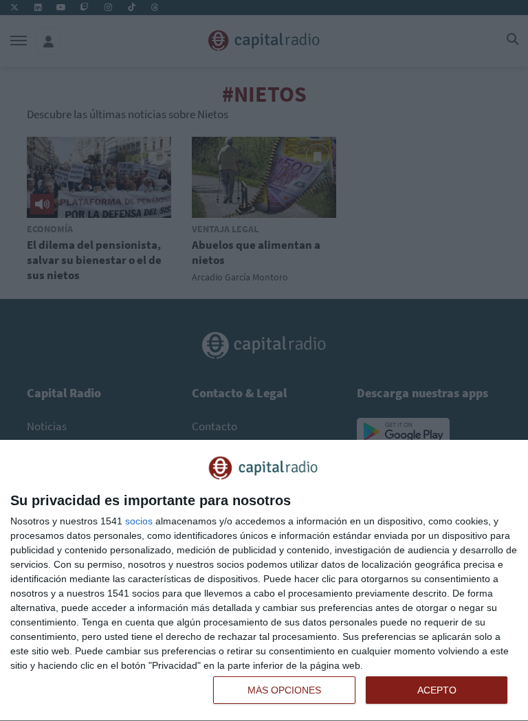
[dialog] (264, 581)
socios (139, 521)
